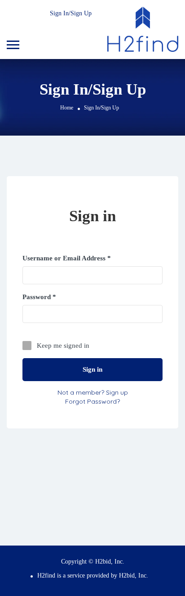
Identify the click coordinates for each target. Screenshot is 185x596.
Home (66, 108)
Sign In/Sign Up (71, 13)
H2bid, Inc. (133, 575)
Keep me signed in (63, 345)
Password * (39, 296)
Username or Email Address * (66, 258)
